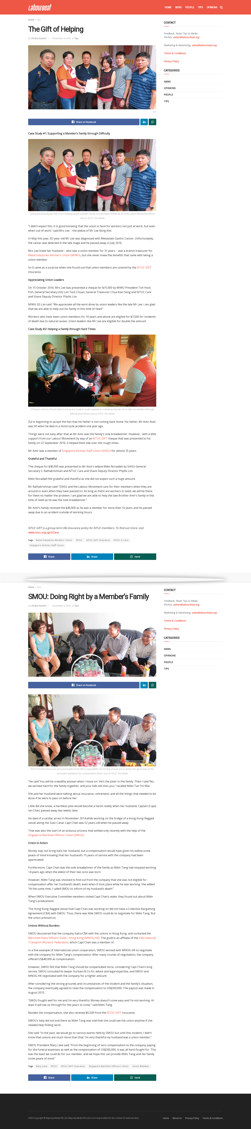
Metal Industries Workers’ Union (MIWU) (54, 255)
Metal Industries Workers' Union (54, 540)
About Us (177, 1118)
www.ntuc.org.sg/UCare (43, 532)
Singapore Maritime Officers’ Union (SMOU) (56, 835)
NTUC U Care (121, 540)
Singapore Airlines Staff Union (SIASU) (86, 451)
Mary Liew (41, 1066)
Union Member (141, 1066)
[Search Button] (221, 7)
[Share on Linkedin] (144, 122)
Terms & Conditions (213, 1118)
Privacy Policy (192, 1118)
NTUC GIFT (144, 267)
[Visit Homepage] (40, 7)
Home (168, 7)
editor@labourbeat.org (186, 37)
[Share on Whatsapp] (152, 122)
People (189, 7)
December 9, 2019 (61, 38)
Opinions (212, 7)
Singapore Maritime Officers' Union (109, 1066)
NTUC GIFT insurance (98, 540)
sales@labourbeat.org (204, 45)
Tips (200, 7)
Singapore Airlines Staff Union (47, 545)
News (178, 7)
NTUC (79, 540)
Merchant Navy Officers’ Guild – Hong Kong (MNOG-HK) (64, 938)
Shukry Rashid (38, 38)
